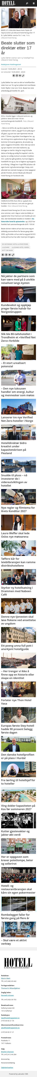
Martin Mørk (5, 978)
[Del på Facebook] (13, 75)
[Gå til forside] (11, 3)
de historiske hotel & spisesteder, (15, 244)
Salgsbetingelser (7, 1067)
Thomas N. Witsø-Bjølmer (10, 988)
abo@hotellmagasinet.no (10, 1028)
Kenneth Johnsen (7, 995)
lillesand (5, 247)
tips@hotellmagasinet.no (10, 1018)
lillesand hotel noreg (20, 247)
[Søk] (27, 3)
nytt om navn (7, 250)
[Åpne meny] (33, 3)
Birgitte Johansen (7, 1052)
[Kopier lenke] (23, 75)
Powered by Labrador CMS (18, 1074)
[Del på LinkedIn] (16, 75)
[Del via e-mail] (19, 75)
